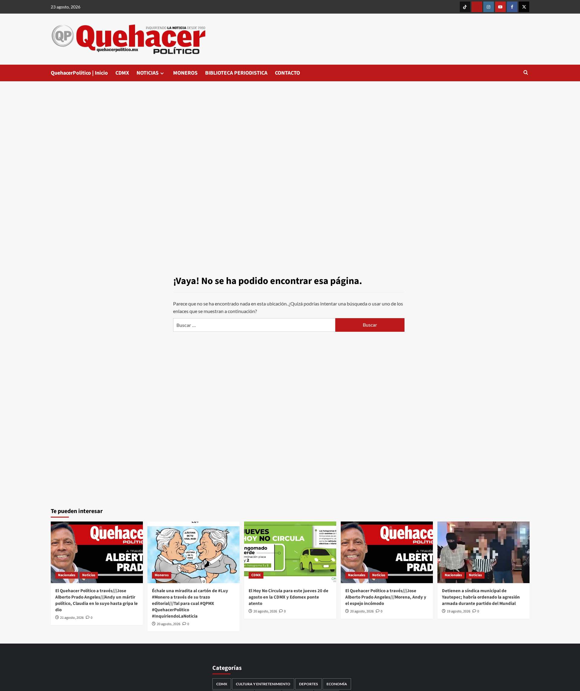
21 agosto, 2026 (72, 617)
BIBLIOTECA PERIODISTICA (236, 73)
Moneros (162, 575)
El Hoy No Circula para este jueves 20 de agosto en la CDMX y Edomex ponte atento (288, 597)
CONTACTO (287, 73)
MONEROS (185, 73)
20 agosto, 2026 (168, 624)
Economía (337, 684)
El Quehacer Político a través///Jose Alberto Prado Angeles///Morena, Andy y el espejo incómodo (385, 597)
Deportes (308, 684)
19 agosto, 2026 (458, 611)
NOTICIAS (148, 73)
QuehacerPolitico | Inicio (79, 73)
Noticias (88, 575)
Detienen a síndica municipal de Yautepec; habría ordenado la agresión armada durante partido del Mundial (481, 597)
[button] (526, 73)
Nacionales (66, 575)
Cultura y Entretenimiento (263, 684)
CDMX (122, 73)
